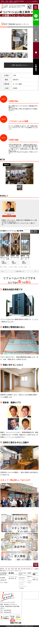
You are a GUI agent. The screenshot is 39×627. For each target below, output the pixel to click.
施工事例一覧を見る (34, 231)
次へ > (36, 271)
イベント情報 (36, 34)
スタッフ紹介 (4, 582)
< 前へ (2, 271)
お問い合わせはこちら (19, 65)
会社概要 (2, 577)
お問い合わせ (36, 67)
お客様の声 (3, 580)
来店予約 (36, 50)
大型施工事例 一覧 (19, 271)
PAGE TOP (36, 564)
